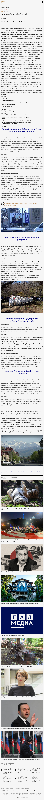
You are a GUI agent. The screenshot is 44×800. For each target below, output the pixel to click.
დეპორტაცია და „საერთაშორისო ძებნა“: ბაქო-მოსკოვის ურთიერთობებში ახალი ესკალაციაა (20, 759)
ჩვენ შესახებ (3, 788)
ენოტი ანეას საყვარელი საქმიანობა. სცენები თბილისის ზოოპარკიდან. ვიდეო (17, 666)
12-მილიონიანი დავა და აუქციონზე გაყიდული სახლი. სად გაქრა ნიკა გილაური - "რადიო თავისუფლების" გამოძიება (19, 572)
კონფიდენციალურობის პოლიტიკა (22, 788)
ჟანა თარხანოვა (5, 16)
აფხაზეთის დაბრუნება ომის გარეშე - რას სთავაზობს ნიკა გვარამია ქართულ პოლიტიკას (37, 770)
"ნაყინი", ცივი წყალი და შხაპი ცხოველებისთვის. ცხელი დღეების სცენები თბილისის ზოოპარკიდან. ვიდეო (21, 508)
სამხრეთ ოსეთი (4, 9)
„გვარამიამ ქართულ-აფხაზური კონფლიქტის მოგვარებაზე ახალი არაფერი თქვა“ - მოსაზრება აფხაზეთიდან (20, 604)
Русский (3, 7)
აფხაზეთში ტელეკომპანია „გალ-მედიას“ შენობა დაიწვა (12, 635)
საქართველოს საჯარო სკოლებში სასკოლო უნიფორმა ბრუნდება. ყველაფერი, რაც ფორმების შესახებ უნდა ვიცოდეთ (8, 770)
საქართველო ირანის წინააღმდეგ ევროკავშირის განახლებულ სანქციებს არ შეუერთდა (37, 778)
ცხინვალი (3, 18)
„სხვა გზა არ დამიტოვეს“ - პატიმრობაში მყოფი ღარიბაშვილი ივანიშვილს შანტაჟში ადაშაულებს (8, 778)
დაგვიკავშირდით (10, 788)
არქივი (2, 11)
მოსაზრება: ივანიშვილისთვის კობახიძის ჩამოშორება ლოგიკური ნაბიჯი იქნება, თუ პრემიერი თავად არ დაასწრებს (21, 697)
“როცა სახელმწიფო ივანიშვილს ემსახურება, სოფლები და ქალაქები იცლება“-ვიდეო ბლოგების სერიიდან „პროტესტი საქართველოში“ (21, 540)
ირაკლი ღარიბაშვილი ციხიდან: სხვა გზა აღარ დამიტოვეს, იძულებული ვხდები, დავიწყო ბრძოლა (21, 728)
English (7, 7)
